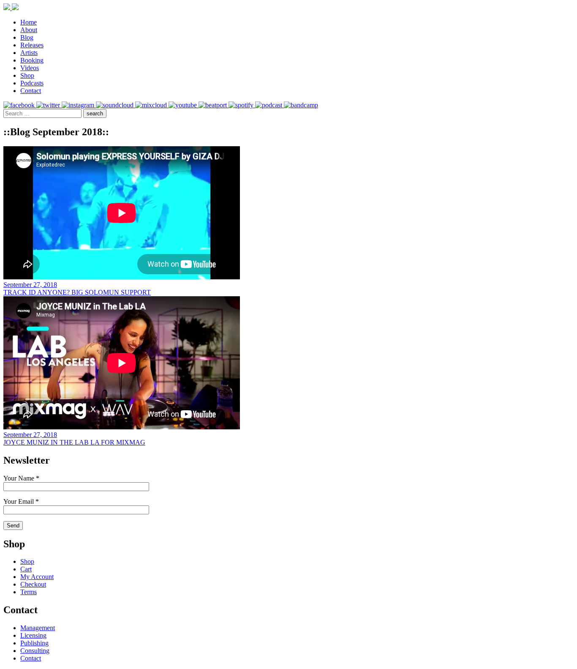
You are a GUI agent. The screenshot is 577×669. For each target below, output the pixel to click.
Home (28, 22)
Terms (28, 591)
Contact (30, 90)
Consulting (34, 650)
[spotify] (242, 105)
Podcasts (32, 83)
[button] (94, 113)
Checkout (33, 584)
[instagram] (79, 105)
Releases (32, 45)
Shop (27, 75)
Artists (29, 52)
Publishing (34, 643)
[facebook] (19, 105)
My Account (37, 576)
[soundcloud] (115, 105)
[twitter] (49, 105)
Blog (26, 37)
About (28, 29)
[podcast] (269, 105)
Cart (26, 569)
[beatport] (214, 105)
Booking (32, 60)
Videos (29, 67)
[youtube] (184, 105)
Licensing (33, 635)
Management (37, 627)
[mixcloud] (152, 105)
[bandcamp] (301, 105)
